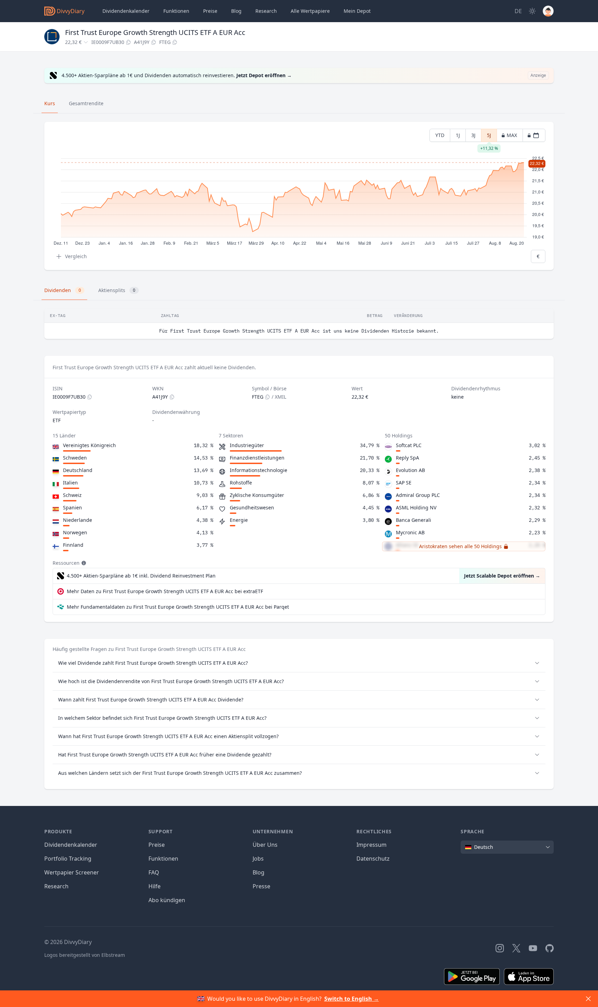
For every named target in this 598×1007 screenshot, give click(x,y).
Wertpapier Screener (71, 872)
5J (489, 137)
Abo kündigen (166, 900)
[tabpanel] (299, 196)
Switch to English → (351, 999)
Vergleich (76, 256)
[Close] (588, 999)
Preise (210, 11)
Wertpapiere (310, 11)
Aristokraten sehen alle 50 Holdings (460, 546)
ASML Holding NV (416, 507)
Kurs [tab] (49, 103)
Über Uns (265, 845)
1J (458, 135)
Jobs (258, 858)
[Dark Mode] (532, 11)
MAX (512, 135)
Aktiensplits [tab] (116, 290)
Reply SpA (407, 457)
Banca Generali (413, 520)
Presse (261, 886)
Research (56, 886)
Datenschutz (373, 858)
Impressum (371, 845)
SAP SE (403, 482)
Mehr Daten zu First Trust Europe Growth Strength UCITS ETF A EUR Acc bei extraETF (165, 591)
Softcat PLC (409, 445)
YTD (439, 135)
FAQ (153, 872)
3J (473, 135)
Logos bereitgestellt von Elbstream (84, 955)
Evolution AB (410, 470)
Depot (357, 11)
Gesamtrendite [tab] (86, 103)
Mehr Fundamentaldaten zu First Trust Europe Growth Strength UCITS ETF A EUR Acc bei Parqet (178, 607)
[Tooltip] (83, 563)
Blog (258, 872)
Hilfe (154, 886)
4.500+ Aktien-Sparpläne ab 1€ (141, 575)
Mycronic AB (410, 532)
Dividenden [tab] (62, 290)
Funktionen (176, 11)
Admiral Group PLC (418, 495)
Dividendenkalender (126, 11)
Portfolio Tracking (67, 858)
